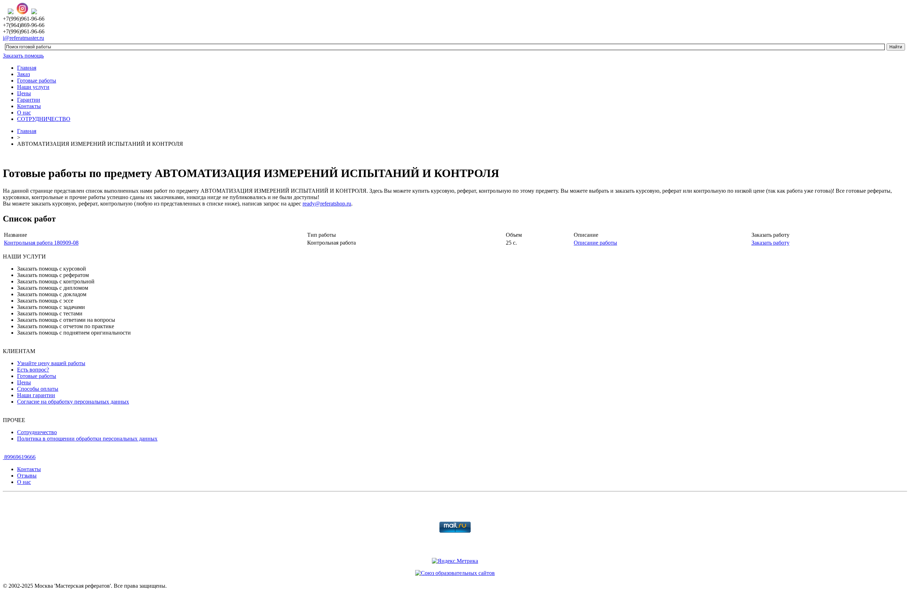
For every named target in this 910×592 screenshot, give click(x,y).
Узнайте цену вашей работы (51, 363)
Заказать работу (770, 243)
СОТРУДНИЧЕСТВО (43, 119)
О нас (24, 113)
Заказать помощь (23, 56)
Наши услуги (33, 87)
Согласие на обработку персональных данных (73, 402)
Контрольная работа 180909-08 (41, 243)
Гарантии (28, 100)
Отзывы (27, 476)
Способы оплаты (37, 389)
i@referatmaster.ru (23, 38)
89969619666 (19, 457)
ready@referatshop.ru (327, 204)
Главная (26, 68)
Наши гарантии (36, 395)
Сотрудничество (37, 432)
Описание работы (595, 243)
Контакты (29, 106)
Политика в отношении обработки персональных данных (87, 439)
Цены (24, 93)
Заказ (23, 74)
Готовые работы (36, 81)
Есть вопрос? (33, 370)
